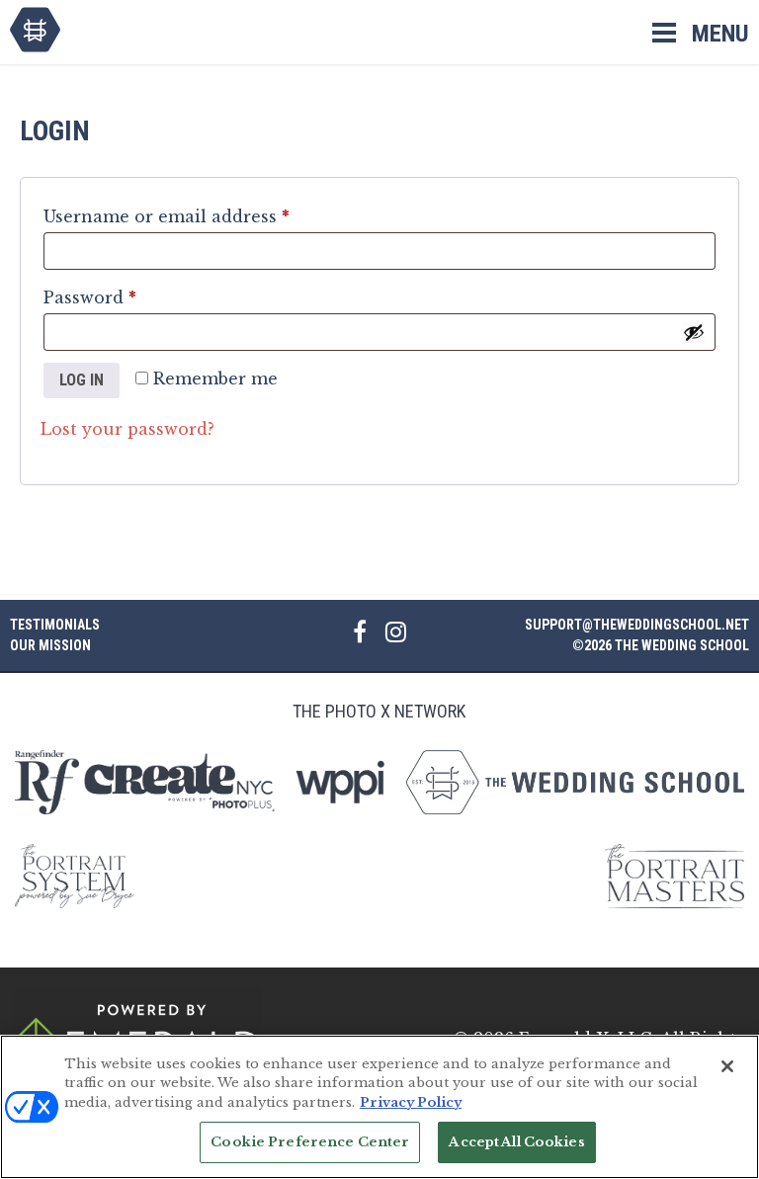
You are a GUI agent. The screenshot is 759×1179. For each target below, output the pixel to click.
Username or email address (205, 216)
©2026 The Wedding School (660, 645)
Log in (81, 380)
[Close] (727, 1066)
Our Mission (50, 645)
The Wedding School (35, 29)
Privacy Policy (411, 1102)
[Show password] (694, 332)
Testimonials (55, 624)
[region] (379, 1107)
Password (128, 297)
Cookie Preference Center (310, 1142)
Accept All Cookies (516, 1142)
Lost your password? (127, 429)
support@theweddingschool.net (637, 624)
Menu (720, 33)
